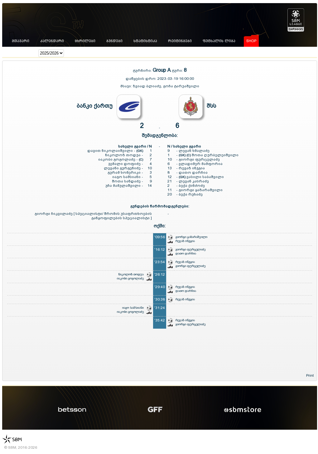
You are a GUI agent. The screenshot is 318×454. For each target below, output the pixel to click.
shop (251, 41)
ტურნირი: (143, 70)
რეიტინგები (180, 41)
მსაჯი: (126, 86)
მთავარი (20, 41)
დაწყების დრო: (141, 78)
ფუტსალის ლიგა (219, 41)
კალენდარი (52, 41)
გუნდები (114, 41)
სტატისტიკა (145, 41)
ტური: (177, 70)
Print (310, 375)
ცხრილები (85, 41)
